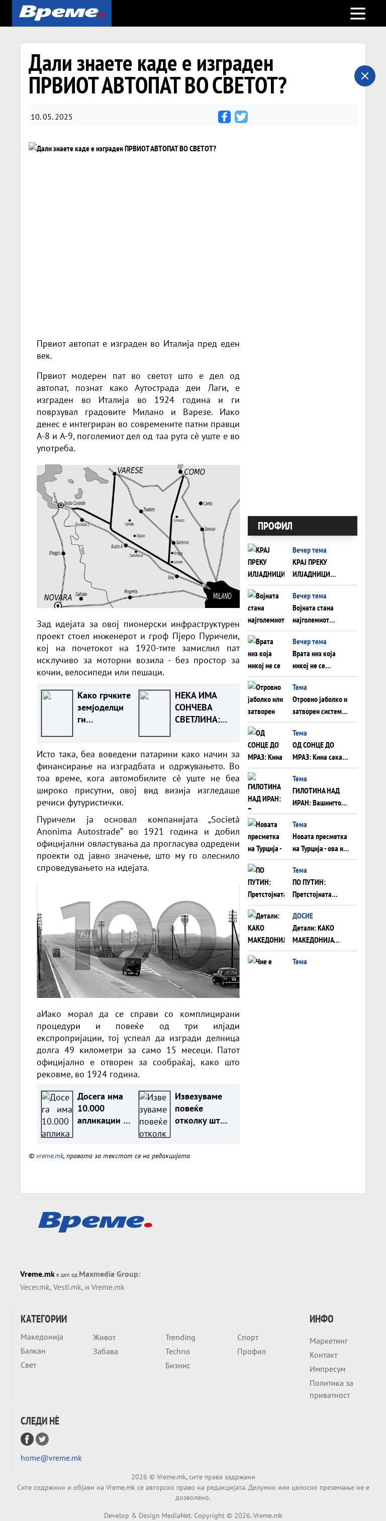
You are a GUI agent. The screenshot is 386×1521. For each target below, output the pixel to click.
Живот (104, 1337)
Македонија (42, 1337)
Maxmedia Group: (109, 1274)
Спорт (247, 1337)
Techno (177, 1351)
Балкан (33, 1351)
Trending (180, 1337)
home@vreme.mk (51, 1458)
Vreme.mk (37, 1274)
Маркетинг (329, 1341)
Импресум (327, 1369)
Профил (251, 1351)
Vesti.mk (67, 1287)
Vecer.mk (35, 1287)
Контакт (323, 1355)
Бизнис (177, 1365)
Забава (105, 1351)
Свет (28, 1365)
